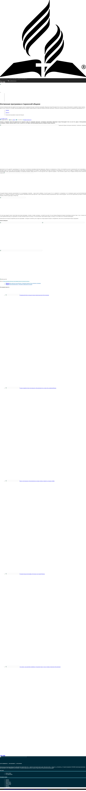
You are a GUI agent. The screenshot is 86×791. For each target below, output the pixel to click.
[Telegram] (4, 82)
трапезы (27, 281)
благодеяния (6, 281)
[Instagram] (2, 82)
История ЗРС (8, 98)
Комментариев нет (27, 119)
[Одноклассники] (1, 82)
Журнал (7, 99)
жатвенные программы (13, 281)
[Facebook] (3, 82)
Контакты (7, 100)
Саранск (20, 281)
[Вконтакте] (0, 82)
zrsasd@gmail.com (12, 80)
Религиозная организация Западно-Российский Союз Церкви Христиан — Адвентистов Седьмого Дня (26, 789)
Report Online (8, 773)
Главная (7, 93)
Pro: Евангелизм (9, 774)
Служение (24, 281)
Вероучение (8, 96)
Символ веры (8, 97)
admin (14, 119)
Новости (7, 95)
